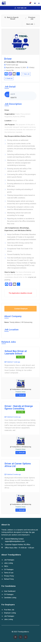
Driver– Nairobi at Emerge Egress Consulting (19, 407)
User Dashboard (9, 591)
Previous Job (31, 18)
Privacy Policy (9, 576)
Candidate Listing (10, 598)
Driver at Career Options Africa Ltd (18, 464)
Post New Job (21, 8)
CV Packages (8, 569)
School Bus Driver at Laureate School (16, 352)
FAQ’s (6, 566)
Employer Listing (10, 613)
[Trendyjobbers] (10, 3)
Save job (21, 395)
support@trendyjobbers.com (15, 541)
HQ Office (27, 544)
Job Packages (9, 560)
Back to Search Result (12, 18)
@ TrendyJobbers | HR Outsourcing (20, 389)
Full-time (20, 357)
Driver (23, 392)
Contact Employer (21, 309)
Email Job (9, 78)
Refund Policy (9, 579)
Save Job (26, 74)
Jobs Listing (8, 563)
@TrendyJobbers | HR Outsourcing (15, 62)
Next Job (29, 24)
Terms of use (8, 573)
